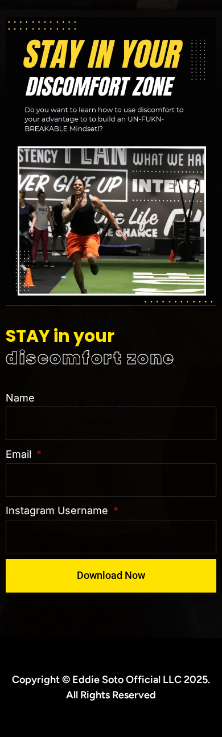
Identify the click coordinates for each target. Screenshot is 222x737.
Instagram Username (58, 510)
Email (20, 454)
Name (20, 398)
